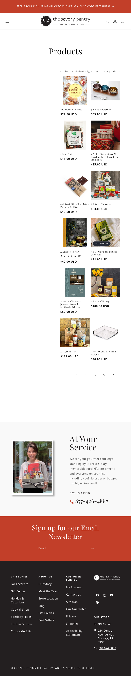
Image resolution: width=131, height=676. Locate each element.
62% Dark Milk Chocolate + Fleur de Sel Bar (75, 205)
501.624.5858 (107, 648)
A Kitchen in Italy (70, 251)
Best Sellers (46, 620)
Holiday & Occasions (18, 600)
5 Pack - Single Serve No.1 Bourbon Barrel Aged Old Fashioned (105, 157)
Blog (41, 606)
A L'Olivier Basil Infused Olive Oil (104, 253)
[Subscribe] (92, 548)
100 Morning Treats (71, 109)
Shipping (72, 623)
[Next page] (113, 375)
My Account (74, 587)
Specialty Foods (21, 617)
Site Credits (46, 613)
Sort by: (64, 71)
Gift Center (18, 591)
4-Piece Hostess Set (102, 109)
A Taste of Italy (68, 351)
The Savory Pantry (50, 668)
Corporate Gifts (21, 631)
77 (104, 375)
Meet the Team (49, 591)
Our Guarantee (76, 609)
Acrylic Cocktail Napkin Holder (104, 353)
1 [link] (67, 375)
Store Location (48, 598)
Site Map (72, 602)
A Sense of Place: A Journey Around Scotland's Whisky (70, 304)
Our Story (45, 584)
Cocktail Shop (20, 609)
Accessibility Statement (74, 632)
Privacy (71, 616)
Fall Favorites (19, 584)
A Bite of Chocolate (101, 204)
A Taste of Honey (100, 301)
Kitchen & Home (22, 624)
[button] (7, 21)
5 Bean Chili (66, 154)
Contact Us (73, 594)
